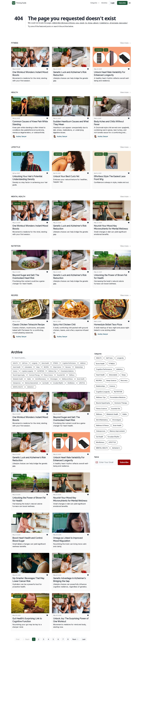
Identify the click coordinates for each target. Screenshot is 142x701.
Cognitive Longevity (27, 371)
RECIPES (46, 367)
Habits (29, 379)
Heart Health (16, 367)
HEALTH (15, 363)
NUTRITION (40, 371)
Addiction (83, 363)
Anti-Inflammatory (40, 379)
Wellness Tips (52, 371)
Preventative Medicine (67, 371)
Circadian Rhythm (58, 383)
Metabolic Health (18, 379)
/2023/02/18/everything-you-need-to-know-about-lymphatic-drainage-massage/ (90, 23)
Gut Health (45, 383)
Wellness (71, 375)
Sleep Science (57, 367)
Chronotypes (54, 379)
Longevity (34, 363)
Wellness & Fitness (67, 379)
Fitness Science (48, 375)
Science (15, 371)
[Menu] (129, 2)
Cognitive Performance (69, 363)
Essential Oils (61, 375)
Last (83, 639)
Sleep (38, 367)
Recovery (68, 367)
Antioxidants (28, 367)
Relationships (79, 367)
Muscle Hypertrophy (19, 375)
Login (112, 3)
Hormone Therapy (34, 375)
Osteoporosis (17, 383)
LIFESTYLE (82, 383)
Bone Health (45, 363)
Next (74, 639)
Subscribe (122, 3)
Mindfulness (71, 383)
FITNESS (55, 363)
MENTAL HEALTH (18, 387)
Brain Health (80, 379)
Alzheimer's (30, 387)
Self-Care (24, 363)
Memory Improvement (31, 383)
